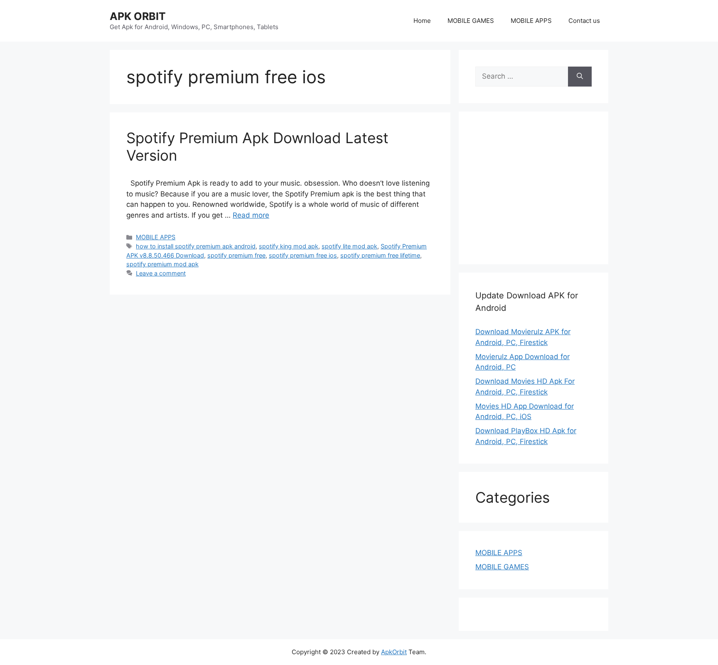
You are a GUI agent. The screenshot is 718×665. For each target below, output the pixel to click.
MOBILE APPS (531, 21)
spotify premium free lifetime (380, 255)
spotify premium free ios (303, 255)
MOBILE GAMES (471, 21)
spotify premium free (236, 255)
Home (422, 21)
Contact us (584, 21)
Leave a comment (161, 273)
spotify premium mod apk (162, 264)
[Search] (580, 77)
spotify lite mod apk (349, 246)
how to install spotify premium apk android (196, 246)
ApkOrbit (394, 652)
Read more (251, 215)
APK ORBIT (138, 16)
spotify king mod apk (288, 246)
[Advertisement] (545, 186)
